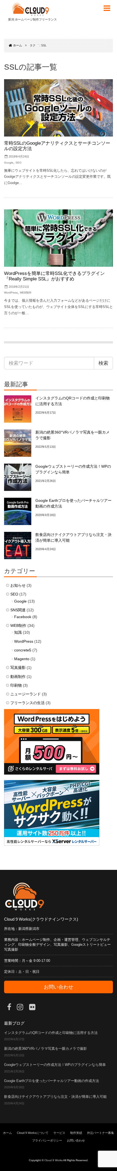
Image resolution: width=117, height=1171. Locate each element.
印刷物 (16, 685)
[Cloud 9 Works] (30, 9)
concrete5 (22, 650)
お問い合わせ (58, 987)
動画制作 (18, 676)
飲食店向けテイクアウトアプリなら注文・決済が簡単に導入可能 (55, 1097)
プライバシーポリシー (47, 1140)
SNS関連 (18, 610)
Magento (21, 659)
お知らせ (18, 585)
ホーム (7, 1132)
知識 (18, 632)
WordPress (11, 292)
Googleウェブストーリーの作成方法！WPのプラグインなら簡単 (55, 1065)
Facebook (22, 617)
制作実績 (76, 1132)
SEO (18, 162)
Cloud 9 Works (53, 1160)
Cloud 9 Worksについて (32, 1132)
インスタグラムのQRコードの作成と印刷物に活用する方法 (51, 1033)
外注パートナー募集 (100, 1132)
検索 (103, 363)
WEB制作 (26, 292)
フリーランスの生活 (27, 703)
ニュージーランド (25, 694)
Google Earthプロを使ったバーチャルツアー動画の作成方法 (51, 1081)
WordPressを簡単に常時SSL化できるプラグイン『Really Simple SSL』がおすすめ (54, 276)
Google (8, 162)
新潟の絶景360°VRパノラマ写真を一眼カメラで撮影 (45, 1049)
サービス (59, 1132)
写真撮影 (18, 667)
